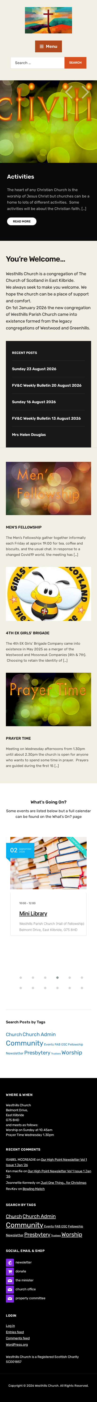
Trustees (56, 1053)
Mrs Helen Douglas (29, 434)
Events (49, 1044)
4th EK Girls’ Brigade (27, 633)
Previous (69, 92)
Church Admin (39, 1034)
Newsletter (15, 1053)
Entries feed (15, 1332)
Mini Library (33, 913)
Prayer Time (18, 738)
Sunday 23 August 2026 (34, 369)
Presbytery (37, 1052)
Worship (71, 1052)
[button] (18, 977)
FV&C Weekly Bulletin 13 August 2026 (46, 418)
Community (24, 1043)
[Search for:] (38, 63)
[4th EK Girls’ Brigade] (48, 594)
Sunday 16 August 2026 (34, 402)
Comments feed (18, 1338)
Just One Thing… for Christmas (63, 1183)
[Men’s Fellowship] (48, 488)
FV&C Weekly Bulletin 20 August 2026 (46, 385)
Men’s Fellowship (24, 527)
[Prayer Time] (48, 699)
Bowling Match (34, 1189)
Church (14, 1034)
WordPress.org (17, 1345)
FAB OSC (61, 1044)
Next (85, 92)
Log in (10, 1326)
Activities (20, 176)
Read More (22, 221)
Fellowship (75, 1044)
